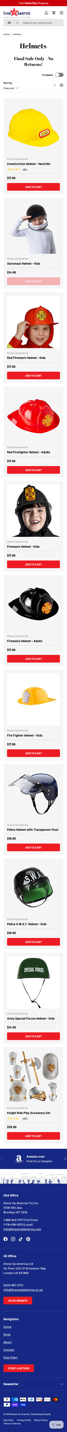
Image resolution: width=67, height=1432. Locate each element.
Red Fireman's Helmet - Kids (26, 358)
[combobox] (33, 22)
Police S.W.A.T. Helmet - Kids (27, 924)
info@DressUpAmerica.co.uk (23, 1290)
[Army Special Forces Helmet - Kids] (33, 982)
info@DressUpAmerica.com (22, 1229)
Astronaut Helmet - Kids (23, 263)
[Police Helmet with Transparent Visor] (33, 794)
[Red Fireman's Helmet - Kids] (33, 322)
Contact (8, 1350)
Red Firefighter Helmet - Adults (28, 452)
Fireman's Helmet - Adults (24, 641)
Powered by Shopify (41, 1414)
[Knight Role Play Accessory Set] (33, 1077)
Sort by (7, 82)
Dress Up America (20, 1414)
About (7, 1342)
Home (6, 34)
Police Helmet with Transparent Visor (33, 829)
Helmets (17, 34)
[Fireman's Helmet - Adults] (33, 605)
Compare (47, 74)
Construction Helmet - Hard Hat (28, 164)
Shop (6, 1334)
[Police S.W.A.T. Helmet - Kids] (33, 888)
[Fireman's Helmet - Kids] (33, 510)
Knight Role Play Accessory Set (28, 1113)
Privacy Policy (24, 1420)
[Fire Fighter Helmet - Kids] (33, 699)
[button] (54, 13)
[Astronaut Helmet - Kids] (33, 227)
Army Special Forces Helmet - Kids (31, 1018)
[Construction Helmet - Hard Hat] (33, 128)
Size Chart (10, 1357)
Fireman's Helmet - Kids (23, 546)
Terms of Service (12, 1423)
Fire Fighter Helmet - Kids (24, 735)
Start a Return (18, 1368)
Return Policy (41, 1420)
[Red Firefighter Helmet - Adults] (33, 416)
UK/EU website (17, 1300)
